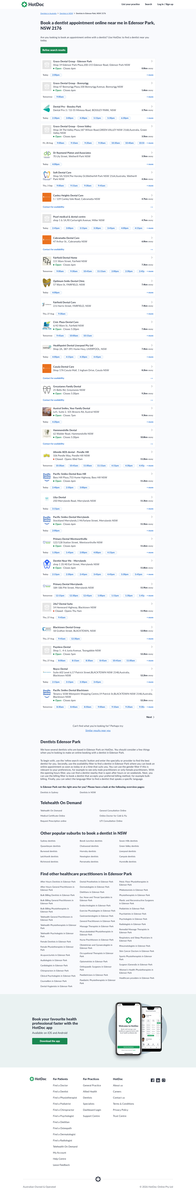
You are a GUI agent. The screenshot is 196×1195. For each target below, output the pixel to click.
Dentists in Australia (48, 13)
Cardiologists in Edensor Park (54, 966)
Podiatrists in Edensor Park (131, 909)
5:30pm (111, 118)
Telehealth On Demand (51, 811)
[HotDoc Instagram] (163, 1080)
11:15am (101, 271)
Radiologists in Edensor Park (132, 924)
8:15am (75, 661)
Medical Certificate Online (52, 816)
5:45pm (138, 574)
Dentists (87, 1098)
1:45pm (69, 553)
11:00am (87, 466)
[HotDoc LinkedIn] (158, 1080)
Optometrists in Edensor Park (93, 962)
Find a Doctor (60, 1085)
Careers (117, 1091)
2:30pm (56, 118)
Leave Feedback (61, 1165)
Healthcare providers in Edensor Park (136, 978)
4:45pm (97, 357)
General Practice (92, 1085)
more (150, 75)
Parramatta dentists (89, 862)
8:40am (73, 707)
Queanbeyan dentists (50, 846)
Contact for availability (53, 207)
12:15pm (60, 596)
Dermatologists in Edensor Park (94, 887)
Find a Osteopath (62, 1128)
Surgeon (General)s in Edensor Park (135, 965)
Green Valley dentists (129, 846)
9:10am (74, 143)
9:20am (88, 143)
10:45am (87, 271)
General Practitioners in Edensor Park (97, 921)
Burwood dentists (48, 851)
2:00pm (56, 75)
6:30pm (124, 118)
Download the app (50, 1041)
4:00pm (56, 164)
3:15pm (83, 228)
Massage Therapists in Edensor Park (96, 926)
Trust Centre (119, 1116)
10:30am (115, 143)
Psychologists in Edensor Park (133, 919)
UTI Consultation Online (111, 821)
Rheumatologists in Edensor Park (134, 946)
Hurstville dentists (127, 862)
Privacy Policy (120, 1110)
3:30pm (97, 228)
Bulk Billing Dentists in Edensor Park (57, 895)
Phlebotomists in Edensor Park (133, 890)
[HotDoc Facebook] (152, 1080)
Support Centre (91, 1116)
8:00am (61, 661)
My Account (59, 1153)
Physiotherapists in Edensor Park (134, 895)
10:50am (143, 143)
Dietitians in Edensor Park (92, 892)
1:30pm (56, 553)
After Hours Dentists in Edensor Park (57, 882)
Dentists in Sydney (49, 792)
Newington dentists (89, 857)
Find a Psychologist (63, 1116)
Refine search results (53, 50)
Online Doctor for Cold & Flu (113, 816)
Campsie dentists (127, 857)
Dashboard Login (92, 1110)
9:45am (101, 186)
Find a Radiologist (62, 1140)
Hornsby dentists (88, 851)
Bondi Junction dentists (91, 841)
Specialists (88, 1104)
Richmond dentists (49, 862)
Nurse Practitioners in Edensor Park (96, 940)
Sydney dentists (47, 841)
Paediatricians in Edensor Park (94, 975)
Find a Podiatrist (62, 1104)
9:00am (60, 97)
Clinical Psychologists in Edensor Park (57, 976)
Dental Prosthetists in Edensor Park (96, 882)
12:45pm (87, 596)
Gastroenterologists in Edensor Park (96, 916)
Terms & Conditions (123, 1104)
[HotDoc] (32, 4)
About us (118, 1085)
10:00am (74, 336)
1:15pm (115, 596)
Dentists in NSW (66, 13)
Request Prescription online (53, 821)
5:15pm (97, 118)
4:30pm (83, 118)
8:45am (103, 661)
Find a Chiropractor (63, 1110)
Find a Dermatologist (64, 1134)
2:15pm (56, 574)
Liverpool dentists (127, 851)
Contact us (119, 1098)
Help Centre (59, 1159)
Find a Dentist (60, 1091)
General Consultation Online (113, 811)
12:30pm (74, 596)
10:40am (129, 143)
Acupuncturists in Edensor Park (55, 955)
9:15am (74, 186)
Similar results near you (98, 730)
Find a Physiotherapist (65, 1098)
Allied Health (90, 1091)
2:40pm (56, 488)
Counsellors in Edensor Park (53, 981)
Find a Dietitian (61, 1122)
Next (149, 717)
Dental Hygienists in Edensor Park (56, 986)
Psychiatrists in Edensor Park (132, 914)
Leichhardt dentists (49, 857)
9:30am (102, 143)
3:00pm (69, 118)
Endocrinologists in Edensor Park (95, 906)
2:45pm (56, 228)
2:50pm (69, 488)
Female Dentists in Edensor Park (55, 942)
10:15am (87, 336)
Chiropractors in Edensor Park (54, 971)
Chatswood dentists (89, 846)
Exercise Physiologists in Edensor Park (97, 911)
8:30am (89, 661)
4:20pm (56, 422)
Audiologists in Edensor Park (53, 960)
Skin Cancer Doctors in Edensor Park (136, 951)
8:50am (87, 707)
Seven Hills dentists (128, 841)
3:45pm (111, 228)
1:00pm (101, 596)
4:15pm (138, 228)
